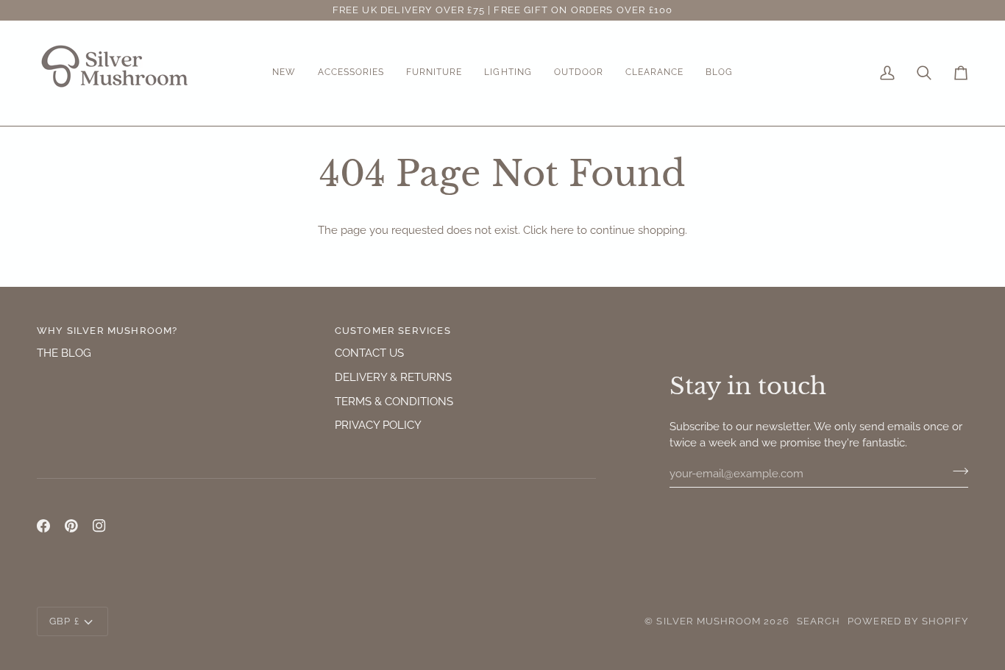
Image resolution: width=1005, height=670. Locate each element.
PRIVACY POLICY (378, 424)
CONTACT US (369, 352)
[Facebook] (43, 525)
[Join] (956, 471)
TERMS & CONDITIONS (394, 401)
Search (818, 621)
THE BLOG (64, 352)
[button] (284, 73)
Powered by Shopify (908, 621)
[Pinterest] (71, 525)
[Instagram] (99, 525)
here (562, 230)
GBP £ (64, 621)
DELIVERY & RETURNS (393, 377)
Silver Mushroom (708, 621)
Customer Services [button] (393, 330)
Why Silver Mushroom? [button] (107, 330)
